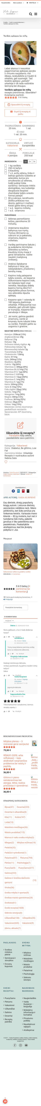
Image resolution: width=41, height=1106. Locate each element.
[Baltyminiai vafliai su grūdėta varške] (20, 544)
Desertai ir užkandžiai (16, 812)
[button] (6, 97)
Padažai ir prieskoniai (15, 852)
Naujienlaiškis (30, 998)
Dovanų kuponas (9, 965)
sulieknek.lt (19, 638)
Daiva (24, 641)
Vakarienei (12, 145)
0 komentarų (16, 574)
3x (34, 161)
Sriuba (9, 887)
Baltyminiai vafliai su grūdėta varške (17, 572)
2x (30, 161)
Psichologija (23, 863)
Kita (8, 817)
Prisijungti (9, 599)
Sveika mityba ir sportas (17, 892)
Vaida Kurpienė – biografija (28, 1004)
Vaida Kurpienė (14, 472)
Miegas (9, 842)
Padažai (10, 847)
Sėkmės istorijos (13, 913)
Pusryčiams (26, 868)
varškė (28, 474)
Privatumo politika (28, 1019)
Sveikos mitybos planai (8, 952)
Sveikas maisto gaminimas (19, 897)
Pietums (26, 858)
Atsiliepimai (29, 1030)
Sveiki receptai (7, 474)
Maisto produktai (15, 832)
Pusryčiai (10, 868)
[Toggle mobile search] (30, 14)
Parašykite (14, 435)
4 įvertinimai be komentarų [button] (23, 589)
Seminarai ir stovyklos (10, 959)
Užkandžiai (12, 918)
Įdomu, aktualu (13, 928)
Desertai (23, 807)
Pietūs (9, 863)
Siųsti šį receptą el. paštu (22, 112)
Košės (20, 817)
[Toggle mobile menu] (36, 14)
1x (26, 161)
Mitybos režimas (26, 842)
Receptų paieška (8, 1020)
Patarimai (11, 858)
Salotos (10, 873)
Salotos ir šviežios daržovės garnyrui (20, 880)
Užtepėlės (28, 918)
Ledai (9, 822)
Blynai (9, 807)
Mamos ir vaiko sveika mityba (19, 837)
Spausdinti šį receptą (20, 104)
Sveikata (10, 903)
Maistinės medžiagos (16, 827)
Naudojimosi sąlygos (29, 1025)
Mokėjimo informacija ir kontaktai (29, 1012)
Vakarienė (28, 923)
